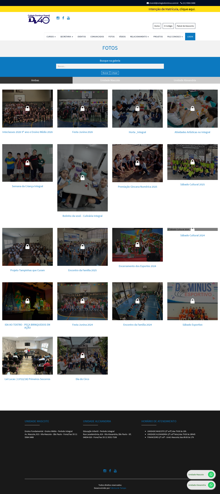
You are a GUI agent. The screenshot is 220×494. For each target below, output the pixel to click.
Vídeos (122, 36)
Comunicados (97, 36)
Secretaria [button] (66, 36)
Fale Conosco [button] (174, 36)
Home (157, 26)
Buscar (106, 72)
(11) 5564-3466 (188, 3)
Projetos (158, 36)
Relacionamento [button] (138, 36)
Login (190, 36)
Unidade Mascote (196, 474)
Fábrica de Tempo (118, 488)
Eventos (82, 36)
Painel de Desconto (185, 26)
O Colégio (168, 26)
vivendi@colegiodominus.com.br (164, 3)
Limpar (114, 72)
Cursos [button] (50, 36)
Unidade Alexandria (197, 485)
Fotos (111, 36)
